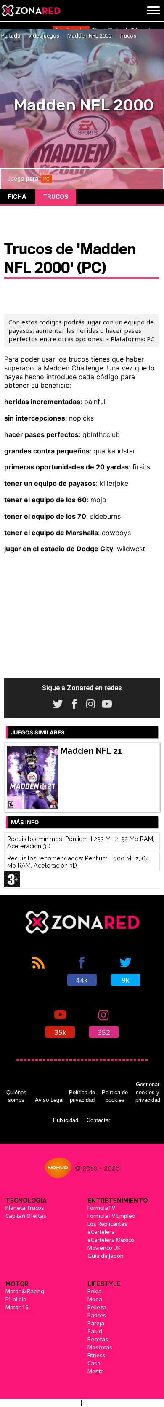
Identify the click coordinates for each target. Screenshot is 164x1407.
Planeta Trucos (24, 1207)
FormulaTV (101, 1207)
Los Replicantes (107, 1223)
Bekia (94, 1291)
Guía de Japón (105, 1256)
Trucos (56, 197)
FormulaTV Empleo (111, 1215)
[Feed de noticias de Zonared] (38, 970)
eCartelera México (110, 1240)
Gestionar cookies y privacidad (147, 1092)
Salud (94, 1331)
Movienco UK (104, 1248)
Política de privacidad (82, 1096)
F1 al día (15, 1299)
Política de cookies (115, 1096)
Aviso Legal (49, 1100)
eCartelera (101, 1231)
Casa (94, 1363)
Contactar (98, 1120)
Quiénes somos (16, 1096)
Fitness (96, 1355)
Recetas (97, 1339)
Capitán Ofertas (25, 1215)
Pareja (95, 1323)
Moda (94, 1299)
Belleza (96, 1307)
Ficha (17, 197)
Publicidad (65, 1120)
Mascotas (99, 1347)
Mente (95, 1371)
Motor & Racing (24, 1291)
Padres (96, 1315)
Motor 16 (17, 1307)
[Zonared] (30, 10)
